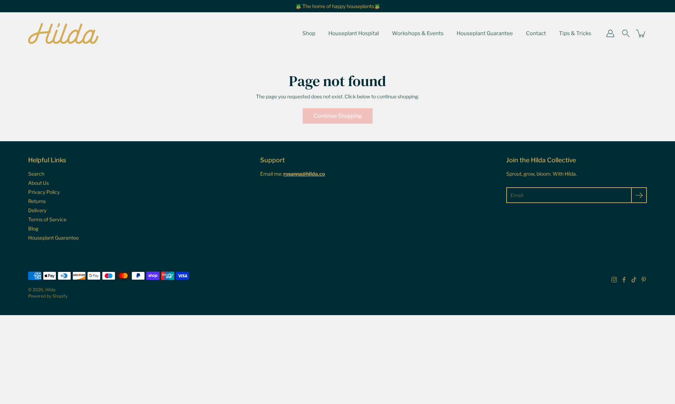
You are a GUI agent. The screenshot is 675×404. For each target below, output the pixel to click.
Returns (37, 201)
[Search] (625, 33)
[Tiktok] (634, 279)
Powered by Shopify (48, 296)
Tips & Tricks (575, 33)
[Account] (610, 33)
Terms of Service (47, 219)
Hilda (50, 289)
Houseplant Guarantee (485, 33)
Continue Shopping (338, 115)
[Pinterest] (644, 279)
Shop (308, 33)
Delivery (37, 210)
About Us (38, 183)
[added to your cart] (641, 33)
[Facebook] (624, 279)
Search (36, 174)
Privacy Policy (44, 192)
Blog (33, 229)
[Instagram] (614, 279)
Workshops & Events (418, 33)
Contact (536, 33)
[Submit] (639, 195)
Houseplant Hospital (353, 33)
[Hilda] (63, 33)
